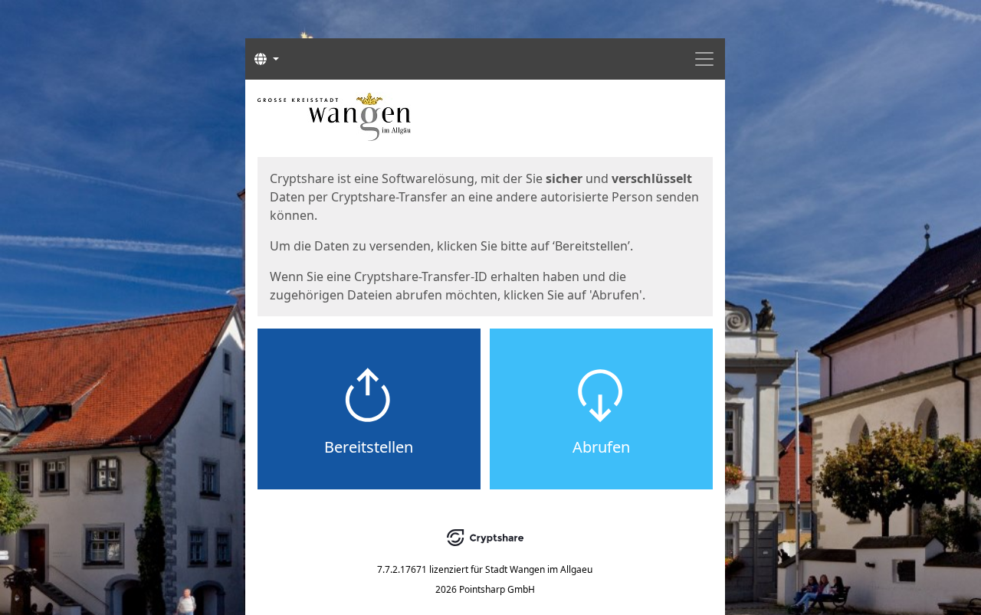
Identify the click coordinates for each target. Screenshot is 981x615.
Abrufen (601, 447)
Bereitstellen (368, 447)
